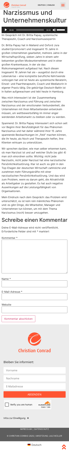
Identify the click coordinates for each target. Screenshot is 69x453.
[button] (63, 5)
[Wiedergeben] (5, 30)
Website (6, 304)
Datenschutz (41, 429)
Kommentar (9, 238)
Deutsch (41, 5)
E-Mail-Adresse (12, 291)
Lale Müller (55, 436)
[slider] (61, 29)
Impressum (26, 429)
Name (6, 279)
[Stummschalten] (54, 30)
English (51, 5)
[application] (34, 30)
